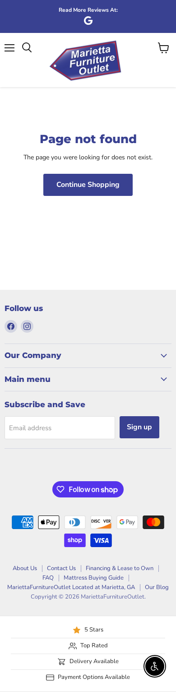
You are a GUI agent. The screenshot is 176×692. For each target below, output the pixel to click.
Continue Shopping (88, 185)
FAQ (48, 578)
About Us (25, 568)
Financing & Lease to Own (119, 568)
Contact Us (61, 568)
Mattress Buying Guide (94, 578)
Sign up (139, 427)
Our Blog (157, 587)
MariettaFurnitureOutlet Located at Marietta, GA (71, 587)
